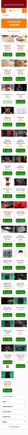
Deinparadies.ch (15, 426)
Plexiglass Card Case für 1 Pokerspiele (20, 71)
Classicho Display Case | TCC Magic (20, 189)
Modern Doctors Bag (20, 95)
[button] (24, 10)
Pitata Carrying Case (20, 118)
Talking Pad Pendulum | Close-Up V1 (20, 237)
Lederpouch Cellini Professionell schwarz (20, 356)
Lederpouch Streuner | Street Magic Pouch (7, 383)
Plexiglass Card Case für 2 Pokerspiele (20, 47)
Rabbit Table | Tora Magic (7, 189)
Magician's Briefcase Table (7, 118)
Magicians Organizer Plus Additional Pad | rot (7, 142)
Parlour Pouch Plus (20, 307)
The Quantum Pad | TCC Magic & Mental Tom (7, 213)
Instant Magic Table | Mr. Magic (20, 212)
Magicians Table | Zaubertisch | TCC (7, 261)
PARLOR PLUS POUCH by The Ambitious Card (7, 285)
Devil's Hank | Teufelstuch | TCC (20, 284)
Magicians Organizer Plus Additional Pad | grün (20, 142)
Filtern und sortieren (15, 31)
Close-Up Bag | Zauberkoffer (7, 355)
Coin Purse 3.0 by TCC (20, 331)
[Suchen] (2, 15)
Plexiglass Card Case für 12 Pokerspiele (7, 71)
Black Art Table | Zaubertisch (20, 261)
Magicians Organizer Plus (20, 166)
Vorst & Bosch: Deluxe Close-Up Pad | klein (7, 237)
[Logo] (14, 10)
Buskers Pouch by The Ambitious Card (7, 332)
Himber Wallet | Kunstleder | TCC (7, 308)
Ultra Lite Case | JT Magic (7, 95)
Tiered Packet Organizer (7, 166)
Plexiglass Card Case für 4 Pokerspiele (7, 47)
